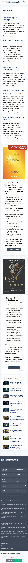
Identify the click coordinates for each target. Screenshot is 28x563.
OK (18, 560)
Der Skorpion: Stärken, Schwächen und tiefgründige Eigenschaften (17, 418)
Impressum (5, 543)
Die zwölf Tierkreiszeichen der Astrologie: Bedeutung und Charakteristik (13, 505)
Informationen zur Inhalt (7, 548)
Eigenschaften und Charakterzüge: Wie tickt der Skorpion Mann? (12, 513)
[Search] (24, 2)
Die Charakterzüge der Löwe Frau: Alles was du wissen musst (14, 501)
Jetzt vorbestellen (14, 249)
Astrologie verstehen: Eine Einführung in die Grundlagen (17, 410)
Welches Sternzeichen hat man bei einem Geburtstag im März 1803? (13, 524)
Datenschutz (5, 545)
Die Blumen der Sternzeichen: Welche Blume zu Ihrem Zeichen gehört (13, 509)
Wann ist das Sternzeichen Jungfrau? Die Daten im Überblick (13, 517)
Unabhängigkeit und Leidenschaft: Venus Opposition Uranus (13, 537)
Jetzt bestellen (14, 368)
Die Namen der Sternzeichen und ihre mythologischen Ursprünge (17, 403)
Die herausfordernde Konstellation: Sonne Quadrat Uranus (13, 528)
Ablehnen (10, 560)
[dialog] (14, 557)
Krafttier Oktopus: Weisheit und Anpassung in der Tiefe (14, 533)
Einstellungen (13, 557)
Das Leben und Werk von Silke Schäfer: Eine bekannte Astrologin (16, 447)
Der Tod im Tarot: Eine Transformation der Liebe (12, 531)
